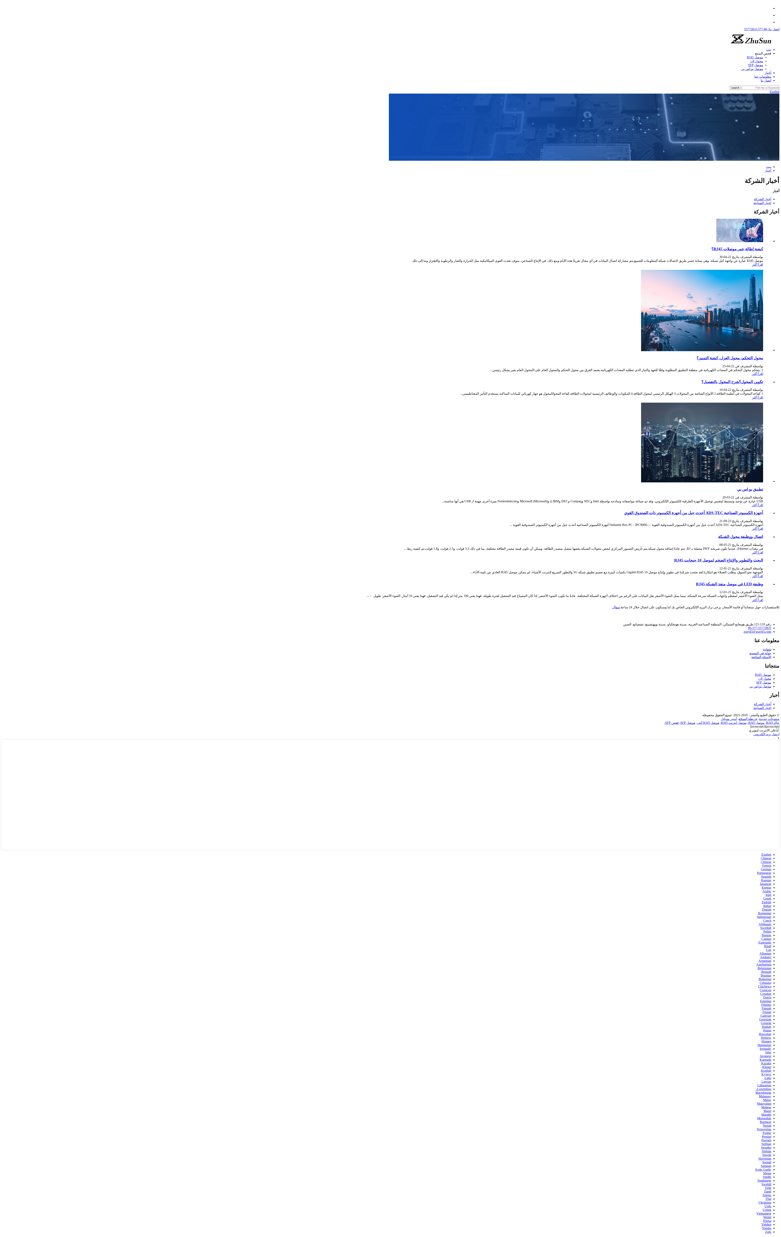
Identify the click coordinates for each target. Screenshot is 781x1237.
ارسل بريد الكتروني (766, 734)
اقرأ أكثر (757, 264)
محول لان (756, 61)
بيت (768, 49)
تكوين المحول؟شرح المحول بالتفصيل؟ (732, 382)
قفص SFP (672, 722)
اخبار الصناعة (762, 203)
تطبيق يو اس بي (750, 489)
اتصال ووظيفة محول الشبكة (740, 536)
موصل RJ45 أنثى (708, 722)
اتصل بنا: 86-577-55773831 (761, 29)
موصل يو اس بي (752, 69)
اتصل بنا (766, 80)
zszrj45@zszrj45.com (757, 631)
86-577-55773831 (759, 628)
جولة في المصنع (760, 653)
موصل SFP (755, 65)
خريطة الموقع (748, 719)
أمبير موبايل (729, 719)
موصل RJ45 (755, 57)
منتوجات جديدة (769, 719)
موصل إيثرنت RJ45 (734, 722)
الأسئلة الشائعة (761, 657)
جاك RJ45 (772, 722)
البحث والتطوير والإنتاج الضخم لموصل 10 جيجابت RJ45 (718, 560)
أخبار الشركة (762, 199)
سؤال (616, 607)
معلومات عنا (762, 76)
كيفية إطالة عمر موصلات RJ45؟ (737, 249)
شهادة (767, 649)
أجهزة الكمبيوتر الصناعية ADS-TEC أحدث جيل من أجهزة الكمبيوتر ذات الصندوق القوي (693, 513)
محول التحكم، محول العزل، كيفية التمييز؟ (730, 358)
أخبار (768, 72)
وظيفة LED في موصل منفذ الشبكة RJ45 (729, 584)
